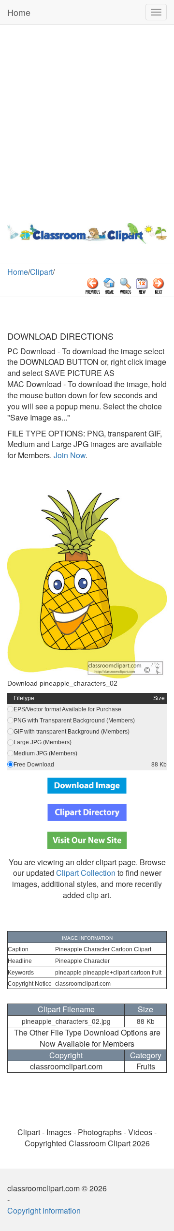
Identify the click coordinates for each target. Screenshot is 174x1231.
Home (18, 12)
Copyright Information (44, 1210)
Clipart (41, 271)
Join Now (69, 455)
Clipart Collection (86, 872)
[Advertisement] (87, 121)
